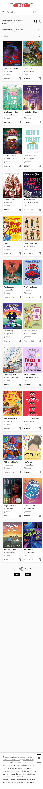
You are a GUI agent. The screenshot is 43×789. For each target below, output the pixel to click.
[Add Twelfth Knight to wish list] (39, 384)
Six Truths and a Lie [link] (31, 418)
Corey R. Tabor (10, 115)
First (16, 574)
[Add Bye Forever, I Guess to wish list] (39, 253)
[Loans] (35, 12)
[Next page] (30, 569)
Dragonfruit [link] (28, 68)
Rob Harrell (9, 246)
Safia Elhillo (9, 509)
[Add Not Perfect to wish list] (39, 472)
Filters (6, 36)
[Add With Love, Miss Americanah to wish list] (19, 472)
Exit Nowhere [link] (29, 550)
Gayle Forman (10, 334)
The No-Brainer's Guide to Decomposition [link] (11, 156)
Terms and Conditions (11, 760)
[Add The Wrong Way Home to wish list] (19, 384)
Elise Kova (9, 202)
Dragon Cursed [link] (9, 200)
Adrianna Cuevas (11, 159)
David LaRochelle (31, 334)
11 (27, 569)
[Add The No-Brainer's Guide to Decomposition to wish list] (19, 166)
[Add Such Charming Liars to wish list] (39, 209)
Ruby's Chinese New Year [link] (11, 418)
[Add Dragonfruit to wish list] (39, 78)
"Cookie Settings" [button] (28, 774)
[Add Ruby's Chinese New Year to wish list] (19, 428)
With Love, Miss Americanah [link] (11, 462)
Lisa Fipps (29, 290)
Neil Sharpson (30, 159)
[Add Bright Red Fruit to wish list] (19, 516)
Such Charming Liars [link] (31, 200)
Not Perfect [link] (28, 462)
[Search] (3, 12)
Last (27, 574)
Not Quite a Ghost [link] (30, 112)
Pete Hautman (10, 552)
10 (25, 569)
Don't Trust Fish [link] (30, 156)
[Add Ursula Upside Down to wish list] (19, 122)
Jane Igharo (9, 465)
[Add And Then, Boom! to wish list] (39, 297)
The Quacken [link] (9, 287)
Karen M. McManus (32, 202)
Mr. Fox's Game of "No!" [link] (31, 331)
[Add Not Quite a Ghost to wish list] (39, 122)
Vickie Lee (9, 421)
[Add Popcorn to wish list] (19, 253)
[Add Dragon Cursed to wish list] (19, 209)
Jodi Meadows (30, 246)
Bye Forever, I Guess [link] (31, 243)
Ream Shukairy (30, 421)
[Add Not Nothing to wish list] (19, 341)
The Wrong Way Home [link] (11, 375)
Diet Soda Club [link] (29, 506)
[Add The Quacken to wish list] (19, 297)
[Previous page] (14, 569)
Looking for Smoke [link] (11, 68)
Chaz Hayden (30, 509)
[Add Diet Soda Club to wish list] (39, 516)
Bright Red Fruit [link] (10, 506)
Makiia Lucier (30, 71)
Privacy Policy (28, 760)
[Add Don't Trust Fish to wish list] (39, 166)
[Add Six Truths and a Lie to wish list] (39, 428)
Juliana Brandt (30, 552)
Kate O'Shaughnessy (12, 377)
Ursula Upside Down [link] (11, 112)
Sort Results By (7, 30)
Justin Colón (9, 290)
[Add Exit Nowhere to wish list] (39, 559)
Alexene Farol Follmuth (33, 377)
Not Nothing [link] (8, 331)
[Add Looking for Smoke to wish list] (19, 78)
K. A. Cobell (9, 71)
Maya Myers (29, 465)
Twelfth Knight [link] (29, 375)
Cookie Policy (29, 782)
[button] (35, 22)
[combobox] (17, 12)
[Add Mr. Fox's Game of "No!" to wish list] (39, 341)
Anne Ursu (29, 115)
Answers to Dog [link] (10, 550)
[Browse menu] (39, 12)
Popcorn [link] (7, 243)
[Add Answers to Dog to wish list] (19, 559)
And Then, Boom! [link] (30, 287)
